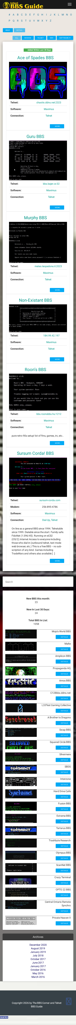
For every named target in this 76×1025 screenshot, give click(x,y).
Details (64, 637)
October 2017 (38, 959)
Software (64, 38)
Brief (7, 30)
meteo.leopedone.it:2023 (48, 266)
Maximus (49, 109)
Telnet (40, 38)
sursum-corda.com (49, 500)
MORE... (58, 126)
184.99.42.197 (51, 335)
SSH (51, 38)
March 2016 (38, 976)
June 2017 (38, 962)
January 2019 (38, 952)
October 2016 (38, 969)
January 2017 (38, 966)
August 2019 (38, 948)
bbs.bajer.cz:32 (51, 183)
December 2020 (38, 944)
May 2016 (38, 973)
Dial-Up (46, 520)
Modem (27, 38)
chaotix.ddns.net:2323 (48, 102)
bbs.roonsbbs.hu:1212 (48, 414)
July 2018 (38, 955)
